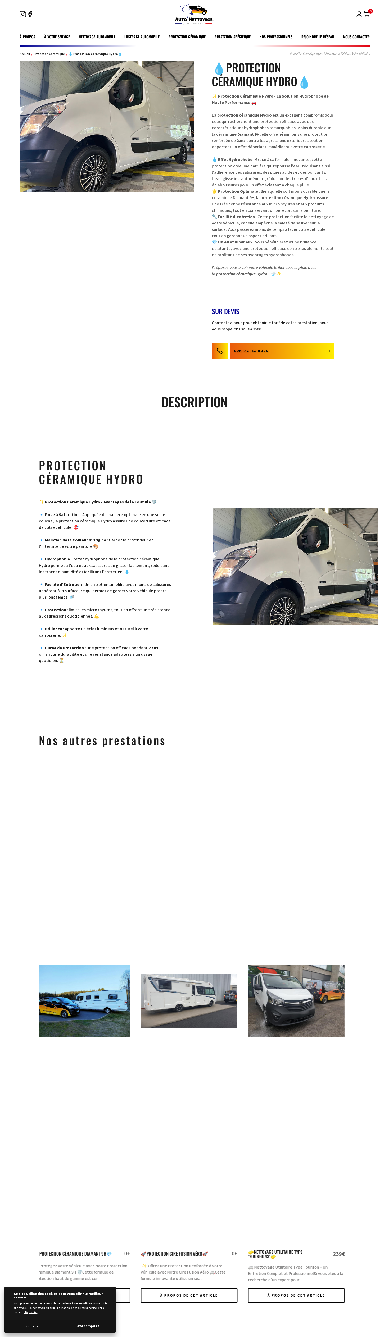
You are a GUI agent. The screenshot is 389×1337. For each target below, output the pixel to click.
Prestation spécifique (233, 36)
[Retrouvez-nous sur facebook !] (30, 14)
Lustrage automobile (142, 36)
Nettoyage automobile (97, 36)
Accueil (25, 54)
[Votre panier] (366, 15)
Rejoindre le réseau (317, 36)
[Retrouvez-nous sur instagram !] (23, 14)
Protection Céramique (187, 36)
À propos (27, 36)
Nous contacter (356, 36)
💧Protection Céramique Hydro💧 (95, 54)
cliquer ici (30, 1312)
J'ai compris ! (88, 1326)
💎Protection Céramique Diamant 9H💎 (293, 1253)
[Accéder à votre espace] (359, 15)
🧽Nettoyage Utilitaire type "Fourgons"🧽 (173, 1254)
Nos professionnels (276, 36)
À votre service (57, 36)
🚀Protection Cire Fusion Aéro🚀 (72, 1253)
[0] (366, 14)
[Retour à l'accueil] (194, 14)
